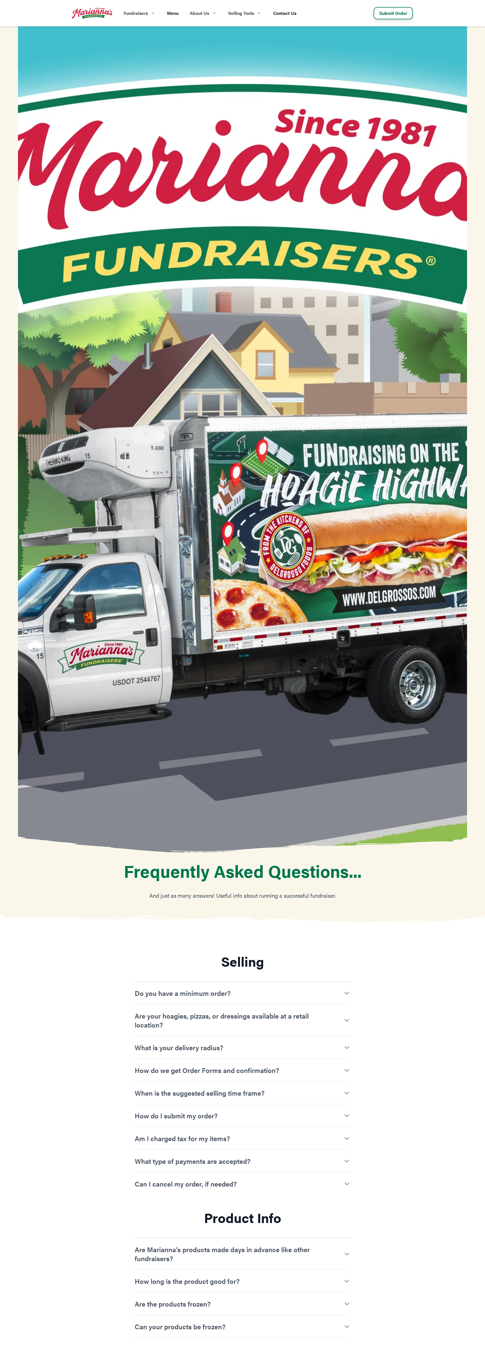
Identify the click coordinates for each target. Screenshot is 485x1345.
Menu (173, 13)
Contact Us (284, 13)
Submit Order (393, 13)
